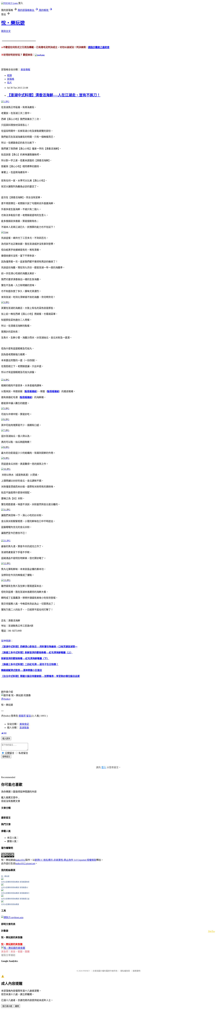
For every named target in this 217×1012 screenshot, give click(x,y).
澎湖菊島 (24, 727)
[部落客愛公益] (2, 901)
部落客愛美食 (24, 882)
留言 (28, 716)
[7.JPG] (5, 430)
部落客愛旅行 (24, 893)
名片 (9, 82)
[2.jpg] (4, 232)
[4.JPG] (5, 379)
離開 (17, 1006)
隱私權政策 (125, 971)
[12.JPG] (5, 563)
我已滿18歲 (7, 1006)
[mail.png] (40, 55)
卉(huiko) (5, 699)
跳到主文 (6, 31)
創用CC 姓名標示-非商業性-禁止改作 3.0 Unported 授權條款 (65, 860)
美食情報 (25, 69)
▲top (3, 733)
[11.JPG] (5, 509)
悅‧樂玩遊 (13, 23)
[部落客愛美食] (2, 884)
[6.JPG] (5, 419)
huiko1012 (20, 860)
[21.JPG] (5, 540)
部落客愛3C (24, 887)
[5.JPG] (5, 408)
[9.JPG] (5, 458)
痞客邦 (22, 716)
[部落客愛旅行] (2, 896)
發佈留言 (6, 756)
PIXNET (86, 971)
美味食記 (24, 724)
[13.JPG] (5, 580)
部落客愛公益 (24, 899)
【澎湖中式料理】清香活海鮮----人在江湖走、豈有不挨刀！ (53, 95)
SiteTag (211, 931)
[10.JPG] (5, 469)
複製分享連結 (8, 955)
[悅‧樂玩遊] (2, 879)
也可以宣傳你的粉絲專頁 (10, 882)
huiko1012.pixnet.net (25, 863)
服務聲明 (136, 971)
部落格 (10, 79)
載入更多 (6, 738)
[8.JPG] (5, 447)
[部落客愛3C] (2, 890)
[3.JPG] (5, 302)
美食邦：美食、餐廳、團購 (15, 951)
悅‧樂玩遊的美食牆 (11, 944)
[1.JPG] (5, 101)
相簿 (9, 75)
